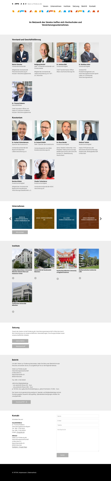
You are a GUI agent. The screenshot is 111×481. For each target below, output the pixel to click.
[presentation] (10, 219)
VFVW (16, 472)
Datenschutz (32, 472)
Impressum (23, 472)
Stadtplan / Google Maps (19, 447)
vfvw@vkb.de (20, 432)
